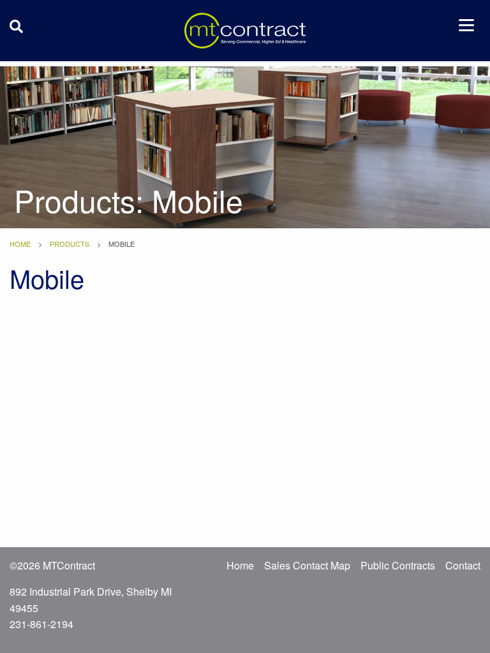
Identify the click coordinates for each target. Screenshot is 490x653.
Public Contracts (397, 565)
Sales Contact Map (307, 565)
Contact (462, 565)
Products (69, 243)
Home (20, 243)
